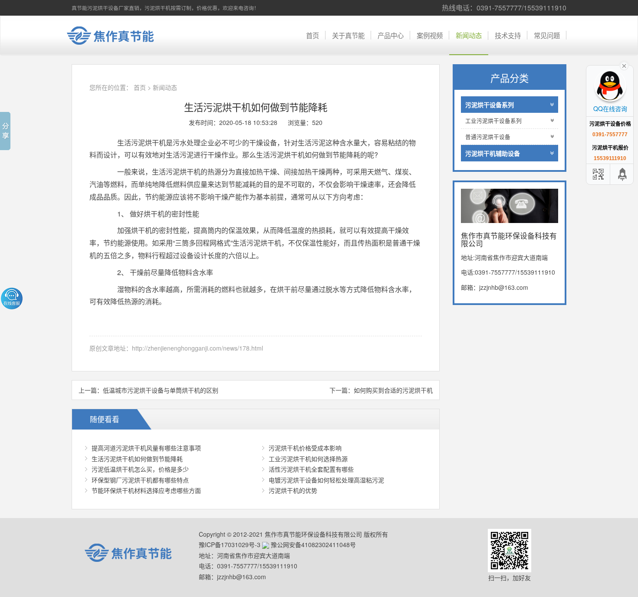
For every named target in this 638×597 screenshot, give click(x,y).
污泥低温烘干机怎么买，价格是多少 (140, 469)
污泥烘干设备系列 (489, 104)
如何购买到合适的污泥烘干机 (393, 390)
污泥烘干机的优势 (293, 490)
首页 (312, 35)
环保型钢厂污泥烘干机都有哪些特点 (140, 480)
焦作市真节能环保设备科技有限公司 (117, 35)
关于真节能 (348, 35)
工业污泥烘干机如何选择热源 (308, 458)
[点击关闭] (624, 65)
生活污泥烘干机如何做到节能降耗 (137, 458)
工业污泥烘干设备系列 (493, 121)
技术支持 (508, 35)
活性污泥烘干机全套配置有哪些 (311, 469)
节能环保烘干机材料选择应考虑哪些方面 (146, 490)
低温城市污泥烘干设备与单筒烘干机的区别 (160, 390)
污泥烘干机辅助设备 (492, 153)
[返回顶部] (623, 174)
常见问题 (547, 35)
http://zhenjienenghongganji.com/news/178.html (197, 348)
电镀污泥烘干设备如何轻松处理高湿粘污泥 (326, 480)
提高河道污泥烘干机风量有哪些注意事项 (146, 447)
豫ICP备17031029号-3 (229, 544)
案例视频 (430, 35)
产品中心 (391, 35)
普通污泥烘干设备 (487, 137)
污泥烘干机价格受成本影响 (305, 447)
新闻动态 (469, 35)
